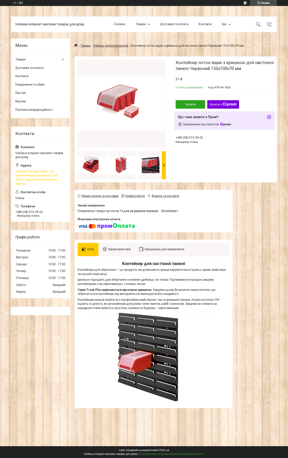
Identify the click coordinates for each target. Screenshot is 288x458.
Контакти (205, 24)
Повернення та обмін (30, 84)
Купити (190, 104)
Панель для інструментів (111, 45)
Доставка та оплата (174, 24)
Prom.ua (164, 450)
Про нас (20, 92)
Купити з (216, 104)
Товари (141, 24)
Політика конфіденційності (33, 109)
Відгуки (20, 101)
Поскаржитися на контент (154, 454)
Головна (119, 24)
